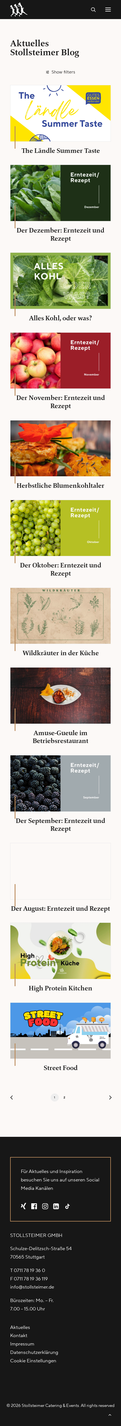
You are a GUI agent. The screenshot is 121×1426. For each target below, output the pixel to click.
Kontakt (18, 1336)
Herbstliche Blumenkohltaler (60, 485)
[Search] (91, 9)
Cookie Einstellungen (33, 1361)
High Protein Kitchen (60, 988)
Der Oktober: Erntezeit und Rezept (60, 569)
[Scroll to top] (110, 1414)
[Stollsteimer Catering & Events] (20, 10)
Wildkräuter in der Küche (61, 652)
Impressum (22, 1344)
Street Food (61, 1067)
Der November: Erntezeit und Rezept (60, 401)
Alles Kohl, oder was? (60, 318)
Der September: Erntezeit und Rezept (60, 824)
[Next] (108, 1099)
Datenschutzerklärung (34, 1352)
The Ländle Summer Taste (60, 150)
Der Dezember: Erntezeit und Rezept (60, 234)
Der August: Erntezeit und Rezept (60, 908)
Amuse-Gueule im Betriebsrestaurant (60, 737)
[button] (108, 9)
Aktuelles (20, 1327)
